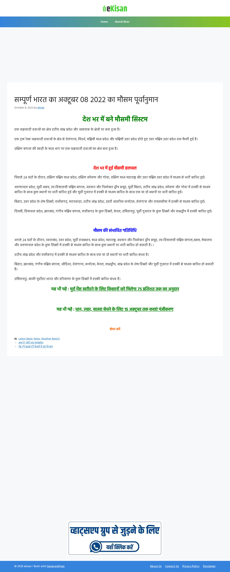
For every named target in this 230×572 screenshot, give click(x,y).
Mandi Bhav (122, 22)
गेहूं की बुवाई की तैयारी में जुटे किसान (36, 347)
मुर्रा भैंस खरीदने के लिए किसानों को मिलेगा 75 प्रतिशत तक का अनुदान (124, 289)
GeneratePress (56, 566)
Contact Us (172, 566)
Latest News (26, 339)
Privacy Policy (190, 566)
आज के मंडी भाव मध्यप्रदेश (31, 343)
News (37, 339)
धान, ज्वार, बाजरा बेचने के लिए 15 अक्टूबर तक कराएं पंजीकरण (124, 309)
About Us (156, 566)
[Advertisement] (115, 56)
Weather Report (50, 339)
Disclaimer (209, 566)
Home (104, 22)
